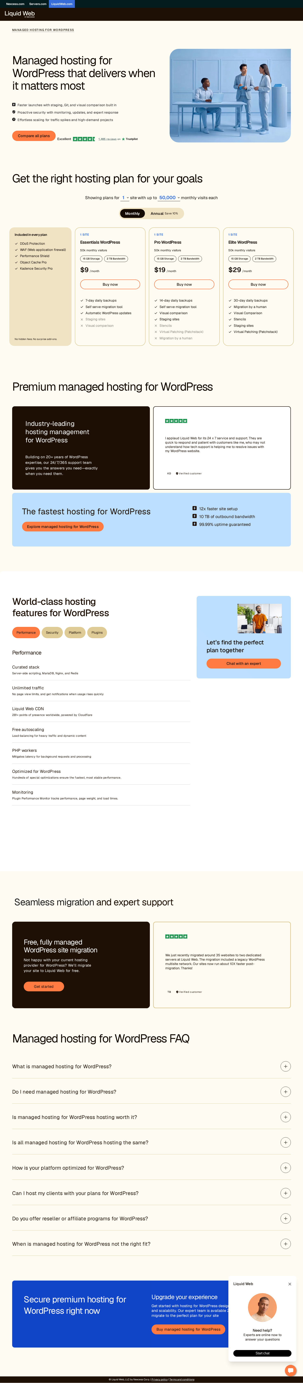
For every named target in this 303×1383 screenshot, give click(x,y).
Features (150, 380)
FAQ (165, 380)
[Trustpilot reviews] (97, 135)
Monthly (132, 213)
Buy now (110, 284)
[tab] (26, 632)
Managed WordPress (122, 380)
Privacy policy (160, 1379)
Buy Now (186, 380)
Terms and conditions (181, 1379)
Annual (164, 213)
